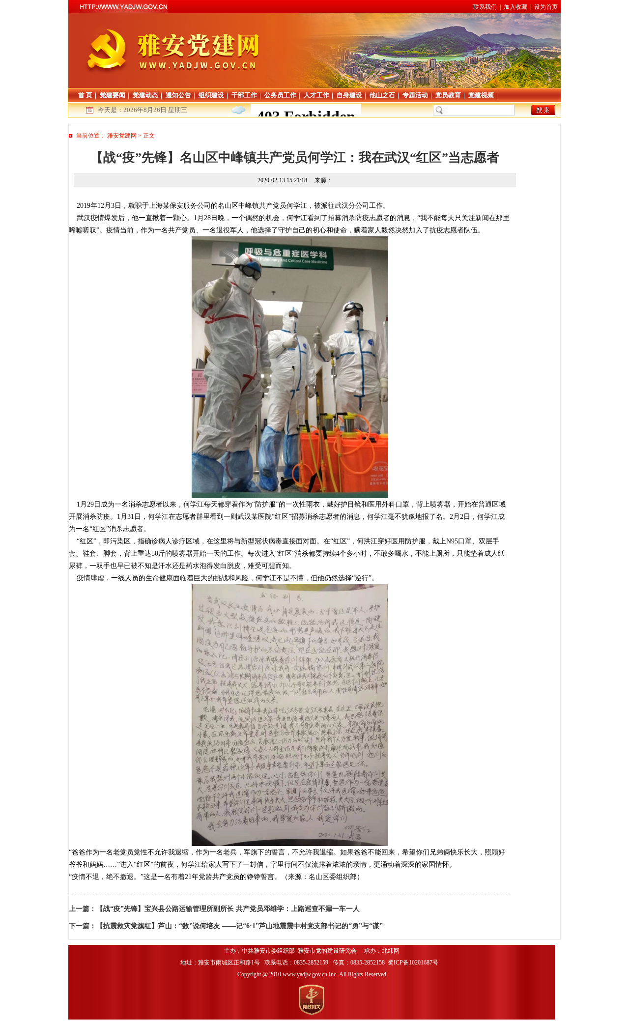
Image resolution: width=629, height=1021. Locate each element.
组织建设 (211, 95)
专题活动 (415, 95)
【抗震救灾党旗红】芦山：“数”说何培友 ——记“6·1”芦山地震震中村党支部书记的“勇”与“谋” (239, 926)
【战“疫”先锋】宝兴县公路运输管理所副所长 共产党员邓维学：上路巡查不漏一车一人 (228, 908)
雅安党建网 (122, 135)
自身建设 (349, 95)
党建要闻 (112, 95)
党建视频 (481, 95)
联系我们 (485, 6)
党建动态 (145, 95)
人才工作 (316, 95)
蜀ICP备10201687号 (414, 962)
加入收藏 (515, 6)
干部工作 (244, 95)
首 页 (85, 95)
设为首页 (546, 6)
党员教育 (448, 95)
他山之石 (382, 95)
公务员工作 (280, 95)
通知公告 (178, 95)
